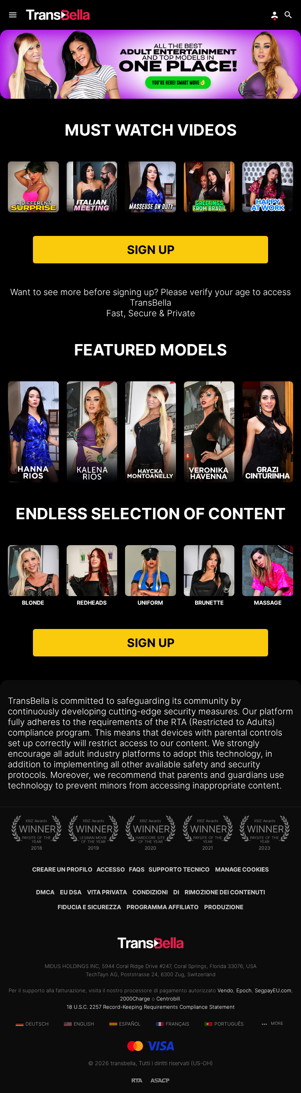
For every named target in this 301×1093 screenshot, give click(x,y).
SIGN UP (150, 250)
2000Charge (135, 998)
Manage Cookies (242, 869)
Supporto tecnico (179, 869)
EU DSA (71, 892)
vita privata (107, 892)
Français (177, 1024)
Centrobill (168, 998)
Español (130, 1024)
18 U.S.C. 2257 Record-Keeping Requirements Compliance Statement (151, 1007)
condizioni (150, 892)
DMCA (45, 892)
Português (229, 1024)
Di (176, 892)
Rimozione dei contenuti (225, 892)
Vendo (225, 990)
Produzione (223, 907)
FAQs (137, 869)
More (276, 1023)
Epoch (244, 990)
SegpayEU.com (273, 990)
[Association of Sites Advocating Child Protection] (159, 1080)
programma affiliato (163, 907)
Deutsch (37, 1024)
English (84, 1024)
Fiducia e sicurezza (89, 907)
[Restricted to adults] (141, 1080)
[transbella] (57, 15)
